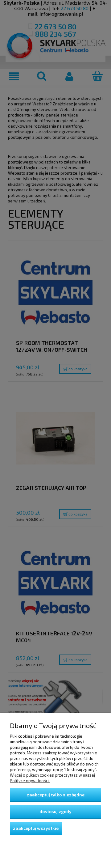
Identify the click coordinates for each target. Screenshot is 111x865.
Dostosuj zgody (55, 811)
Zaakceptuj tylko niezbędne (55, 794)
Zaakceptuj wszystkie (36, 828)
